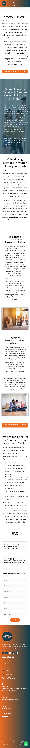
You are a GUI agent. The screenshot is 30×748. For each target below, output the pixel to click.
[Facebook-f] (3, 653)
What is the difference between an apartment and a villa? (14, 560)
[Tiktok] (13, 653)
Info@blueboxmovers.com (10, 700)
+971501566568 (6, 709)
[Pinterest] (17, 653)
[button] (26, 3)
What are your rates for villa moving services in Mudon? (13, 546)
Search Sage (22, 744)
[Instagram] (6, 653)
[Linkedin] (10, 653)
